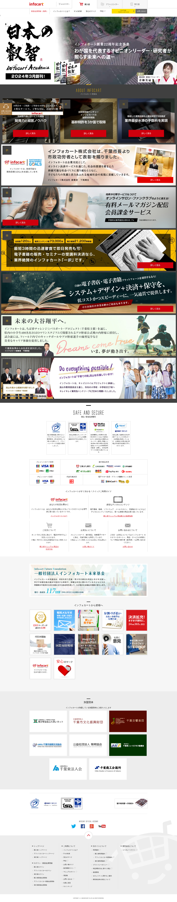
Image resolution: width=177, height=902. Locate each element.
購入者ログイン (39, 867)
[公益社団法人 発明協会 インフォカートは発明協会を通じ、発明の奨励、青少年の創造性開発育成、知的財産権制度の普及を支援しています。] (88, 745)
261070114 (54, 805)
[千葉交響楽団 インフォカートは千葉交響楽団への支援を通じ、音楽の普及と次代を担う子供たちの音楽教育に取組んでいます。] (128, 721)
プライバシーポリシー (100, 865)
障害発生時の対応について (101, 879)
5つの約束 (78, 11)
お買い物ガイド (88, 547)
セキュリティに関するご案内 (102, 876)
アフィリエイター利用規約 (103, 857)
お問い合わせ (141, 11)
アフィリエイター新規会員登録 (44, 881)
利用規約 (96, 850)
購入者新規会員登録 (40, 878)
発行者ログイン (39, 874)
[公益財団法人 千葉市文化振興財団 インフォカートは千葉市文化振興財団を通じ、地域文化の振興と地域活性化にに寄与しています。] (88, 721)
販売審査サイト (68, 868)
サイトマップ (67, 886)
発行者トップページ (40, 857)
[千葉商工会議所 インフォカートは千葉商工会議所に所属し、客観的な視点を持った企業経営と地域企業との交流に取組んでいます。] (108, 769)
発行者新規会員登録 (40, 885)
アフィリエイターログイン (42, 870)
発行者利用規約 (100, 861)
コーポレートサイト (128, 850)
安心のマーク (91, 11)
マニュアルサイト (69, 872)
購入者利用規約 (100, 854)
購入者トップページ (40, 850)
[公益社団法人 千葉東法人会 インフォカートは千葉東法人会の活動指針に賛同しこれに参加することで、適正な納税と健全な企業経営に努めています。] (68, 769)
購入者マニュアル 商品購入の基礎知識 (118, 516)
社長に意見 (67, 883)
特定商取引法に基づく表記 (101, 868)
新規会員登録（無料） (39, 11)
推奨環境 (96, 872)
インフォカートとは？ (61, 11)
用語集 (65, 875)
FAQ (101, 11)
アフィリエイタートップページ (44, 853)
